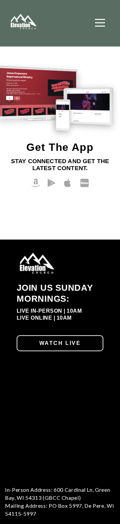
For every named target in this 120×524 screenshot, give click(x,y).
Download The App (60, 212)
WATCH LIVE (60, 343)
